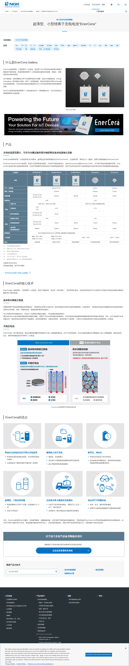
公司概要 (9, 609)
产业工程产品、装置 (45, 618)
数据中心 (75, 45)
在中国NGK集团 (11, 622)
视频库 (8, 615)
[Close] (126, 648)
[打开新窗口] (63, 124)
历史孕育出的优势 (74, 602)
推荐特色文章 (69, 573)
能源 (111, 45)
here (41, 655)
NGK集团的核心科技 (75, 599)
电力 (100, 45)
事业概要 (9, 612)
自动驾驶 (41, 45)
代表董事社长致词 (12, 599)
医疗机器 (56, 49)
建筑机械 (32, 49)
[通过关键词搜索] (56, 571)
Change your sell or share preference (40, 664)
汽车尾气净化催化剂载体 (46, 606)
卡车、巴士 (24, 45)
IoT (95, 45)
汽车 (17, 45)
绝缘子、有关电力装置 (45, 602)
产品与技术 (100, 11)
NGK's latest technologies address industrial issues (49, 639)
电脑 (69, 45)
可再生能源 (19, 49)
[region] (64, 654)
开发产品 (41, 621)
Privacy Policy (10, 664)
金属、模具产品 (43, 609)
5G (90, 45)
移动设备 (83, 45)
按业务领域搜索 (70, 570)
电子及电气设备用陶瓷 (22, 40)
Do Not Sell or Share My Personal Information (98, 654)
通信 (106, 45)
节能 (26, 49)
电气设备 (49, 45)
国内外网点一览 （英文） (14, 618)
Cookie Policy (21, 664)
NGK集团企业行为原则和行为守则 (16, 606)
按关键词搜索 (42, 627)
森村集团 (9, 628)
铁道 (56, 45)
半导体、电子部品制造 (44, 49)
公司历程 (9, 625)
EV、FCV (33, 45)
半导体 (62, 45)
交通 (117, 45)
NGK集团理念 (11, 602)
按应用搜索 (100, 570)
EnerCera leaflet (16, 273)
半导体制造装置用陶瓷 (45, 615)
